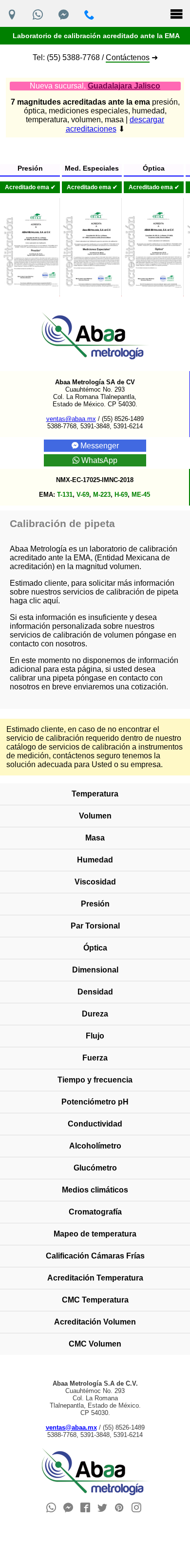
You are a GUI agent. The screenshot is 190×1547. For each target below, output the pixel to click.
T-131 (65, 494)
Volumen (95, 816)
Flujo (95, 1036)
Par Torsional (95, 926)
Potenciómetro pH (95, 1102)
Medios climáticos (95, 1190)
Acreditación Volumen (95, 1322)
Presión (95, 904)
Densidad (95, 992)
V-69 (82, 494)
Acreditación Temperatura (95, 1278)
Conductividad (95, 1124)
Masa (95, 838)
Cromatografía (95, 1212)
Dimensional (95, 970)
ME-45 (141, 494)
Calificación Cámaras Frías (95, 1256)
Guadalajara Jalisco (124, 86)
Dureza (95, 1014)
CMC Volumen (95, 1344)
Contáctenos (128, 57)
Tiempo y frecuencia (95, 1080)
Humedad (95, 860)
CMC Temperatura (95, 1300)
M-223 (102, 494)
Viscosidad (95, 882)
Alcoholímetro (95, 1146)
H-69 (121, 494)
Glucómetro (95, 1168)
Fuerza (95, 1058)
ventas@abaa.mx (71, 418)
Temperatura (95, 794)
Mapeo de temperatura (95, 1234)
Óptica (95, 948)
